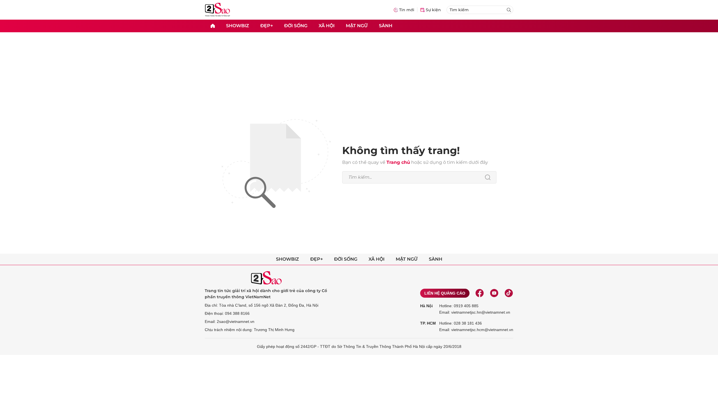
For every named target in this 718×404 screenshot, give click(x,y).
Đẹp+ (266, 25)
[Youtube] (494, 293)
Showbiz (237, 25)
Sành (385, 25)
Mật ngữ (357, 25)
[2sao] (212, 26)
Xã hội (327, 25)
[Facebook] (479, 293)
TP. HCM (428, 323)
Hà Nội (426, 306)
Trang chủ (398, 162)
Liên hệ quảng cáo (444, 293)
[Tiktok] (508, 293)
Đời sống (295, 25)
